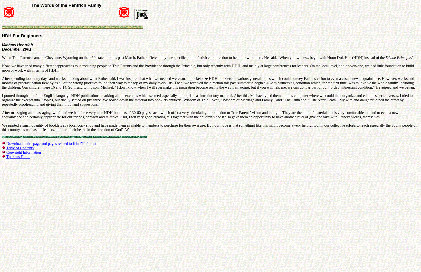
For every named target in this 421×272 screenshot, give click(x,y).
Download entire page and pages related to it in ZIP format (51, 143)
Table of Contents (20, 148)
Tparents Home (18, 157)
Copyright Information (23, 152)
